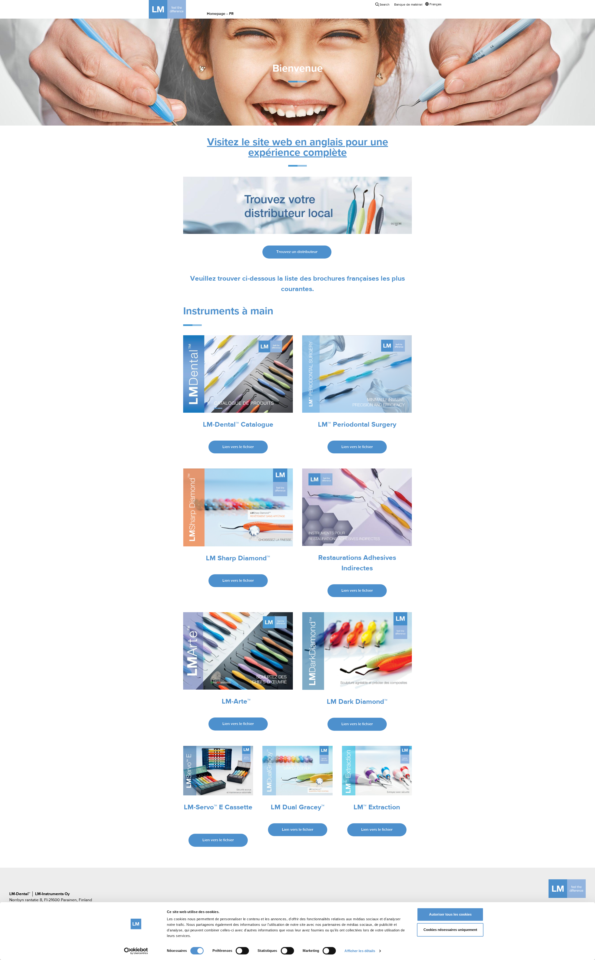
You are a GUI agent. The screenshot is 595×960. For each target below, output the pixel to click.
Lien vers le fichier (238, 447)
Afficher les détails (359, 951)
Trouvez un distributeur (296, 252)
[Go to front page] (174, 9)
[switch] (242, 950)
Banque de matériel (408, 4)
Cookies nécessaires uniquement (450, 930)
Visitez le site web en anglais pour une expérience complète (297, 147)
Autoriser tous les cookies (450, 914)
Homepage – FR (220, 14)
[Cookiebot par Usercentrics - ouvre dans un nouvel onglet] (136, 950)
